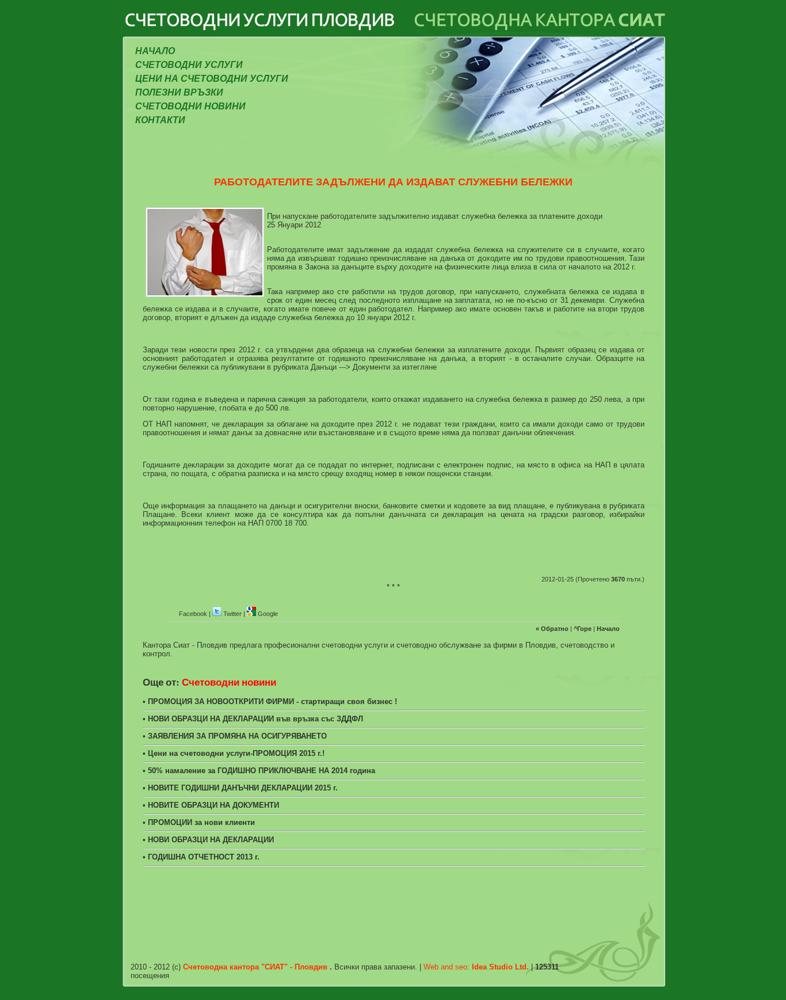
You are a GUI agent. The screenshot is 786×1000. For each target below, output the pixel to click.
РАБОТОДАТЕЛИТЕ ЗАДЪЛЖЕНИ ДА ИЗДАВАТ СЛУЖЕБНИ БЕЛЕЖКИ (393, 181)
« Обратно (553, 628)
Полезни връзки (179, 92)
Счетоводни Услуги (189, 65)
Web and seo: (477, 967)
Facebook (193, 613)
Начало (155, 51)
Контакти (160, 120)
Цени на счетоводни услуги (211, 78)
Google (267, 613)
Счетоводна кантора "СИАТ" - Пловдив (256, 967)
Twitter (232, 613)
